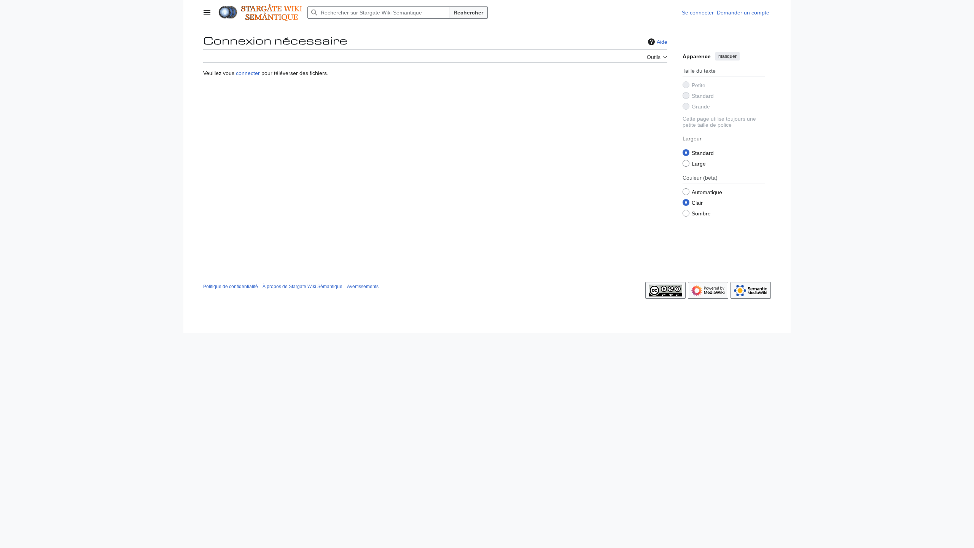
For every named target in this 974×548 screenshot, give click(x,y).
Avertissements (363, 286)
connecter (248, 73)
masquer (727, 56)
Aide (662, 42)
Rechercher (468, 13)
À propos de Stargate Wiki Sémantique (302, 286)
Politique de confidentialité (230, 286)
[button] (207, 12)
